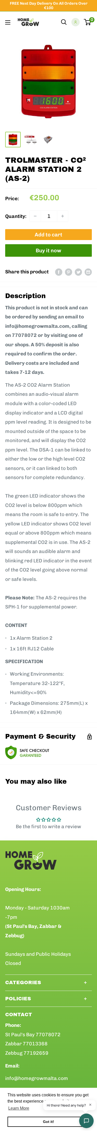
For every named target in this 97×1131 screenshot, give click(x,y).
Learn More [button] (18, 1108)
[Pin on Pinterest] (68, 272)
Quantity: (15, 216)
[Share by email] (88, 272)
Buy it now (48, 250)
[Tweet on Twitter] (78, 272)
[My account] (75, 22)
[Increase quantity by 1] (62, 216)
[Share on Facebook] (58, 272)
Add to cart (48, 234)
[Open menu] (7, 22)
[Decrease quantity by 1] (35, 216)
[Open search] (64, 22)
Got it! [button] (48, 1122)
